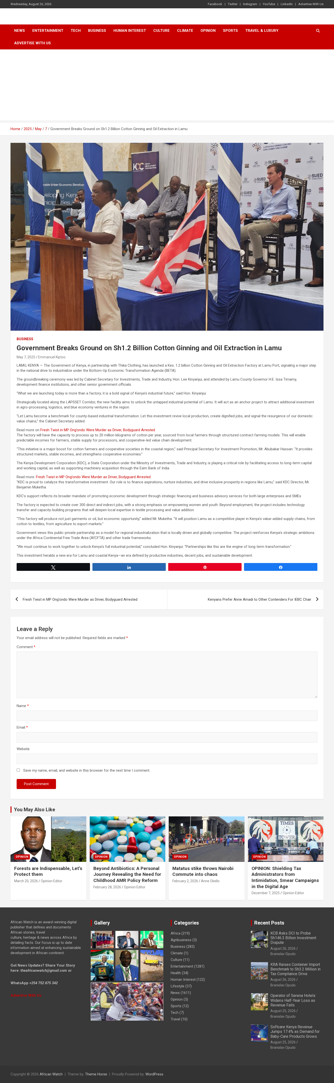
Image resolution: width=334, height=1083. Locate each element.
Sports (176, 1006)
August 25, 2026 (283, 1011)
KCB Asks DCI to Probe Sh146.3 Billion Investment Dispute (293, 938)
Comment (26, 647)
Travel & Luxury (261, 30)
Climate (185, 30)
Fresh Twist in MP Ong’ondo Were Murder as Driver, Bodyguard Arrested (97, 430)
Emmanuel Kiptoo (52, 357)
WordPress (154, 1074)
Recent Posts (269, 923)
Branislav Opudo (283, 954)
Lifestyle (177, 986)
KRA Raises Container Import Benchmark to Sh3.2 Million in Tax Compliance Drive (295, 969)
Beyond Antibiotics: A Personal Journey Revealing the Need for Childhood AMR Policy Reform (127, 874)
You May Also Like (34, 809)
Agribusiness (181, 940)
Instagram (250, 4)
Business (97, 30)
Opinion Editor (51, 881)
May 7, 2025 (26, 357)
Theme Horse (96, 1074)
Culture (161, 30)
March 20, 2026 (26, 881)
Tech (76, 30)
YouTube (269, 4)
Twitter (232, 4)
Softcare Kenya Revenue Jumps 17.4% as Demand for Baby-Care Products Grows (295, 1031)
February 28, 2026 (107, 887)
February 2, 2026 (185, 881)
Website (23, 749)
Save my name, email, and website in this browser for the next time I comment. (86, 770)
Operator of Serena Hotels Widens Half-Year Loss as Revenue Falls (292, 1000)
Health (176, 973)
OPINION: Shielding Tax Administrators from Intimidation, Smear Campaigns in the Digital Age (285, 877)
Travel (175, 1019)
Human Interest (129, 30)
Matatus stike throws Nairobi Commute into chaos (203, 871)
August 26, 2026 (283, 948)
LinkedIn (287, 4)
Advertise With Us (310, 4)
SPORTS (230, 30)
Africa (175, 933)
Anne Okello (210, 881)
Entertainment (47, 30)
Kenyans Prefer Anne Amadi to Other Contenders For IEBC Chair (259, 599)
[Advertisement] (167, 86)
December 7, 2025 (266, 893)
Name (23, 706)
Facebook (215, 4)
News (19, 30)
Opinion (208, 30)
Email (22, 727)
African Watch (51, 1074)
